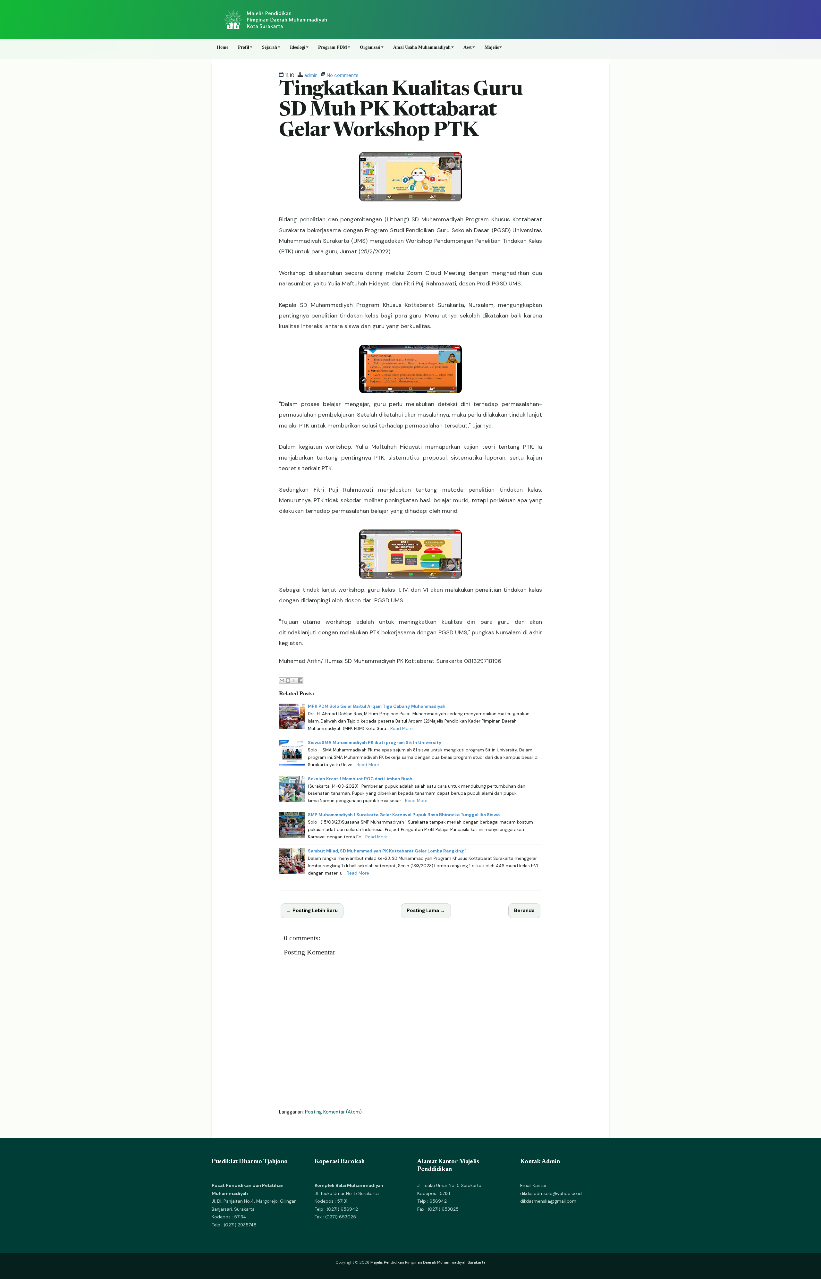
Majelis (492, 47)
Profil (243, 47)
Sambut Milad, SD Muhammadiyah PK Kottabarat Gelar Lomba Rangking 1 (387, 851)
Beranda (524, 910)
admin (310, 75)
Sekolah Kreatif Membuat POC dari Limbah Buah (360, 779)
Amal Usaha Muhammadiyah (422, 47)
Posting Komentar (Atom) (333, 1112)
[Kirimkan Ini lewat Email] (282, 680)
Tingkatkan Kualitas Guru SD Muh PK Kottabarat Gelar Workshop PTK (401, 110)
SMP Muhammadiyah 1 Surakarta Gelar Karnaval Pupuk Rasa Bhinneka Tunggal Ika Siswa (404, 814)
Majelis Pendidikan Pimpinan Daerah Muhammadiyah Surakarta (428, 1262)
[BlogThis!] (288, 680)
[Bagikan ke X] (294, 680)
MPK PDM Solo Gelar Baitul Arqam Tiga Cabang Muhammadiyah (376, 706)
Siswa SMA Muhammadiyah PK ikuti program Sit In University (374, 742)
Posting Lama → (426, 910)
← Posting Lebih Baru (312, 910)
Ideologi (297, 47)
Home (222, 47)
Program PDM (332, 47)
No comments (343, 75)
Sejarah (269, 47)
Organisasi (370, 47)
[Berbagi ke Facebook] (300, 680)
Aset (467, 47)
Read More (401, 728)
